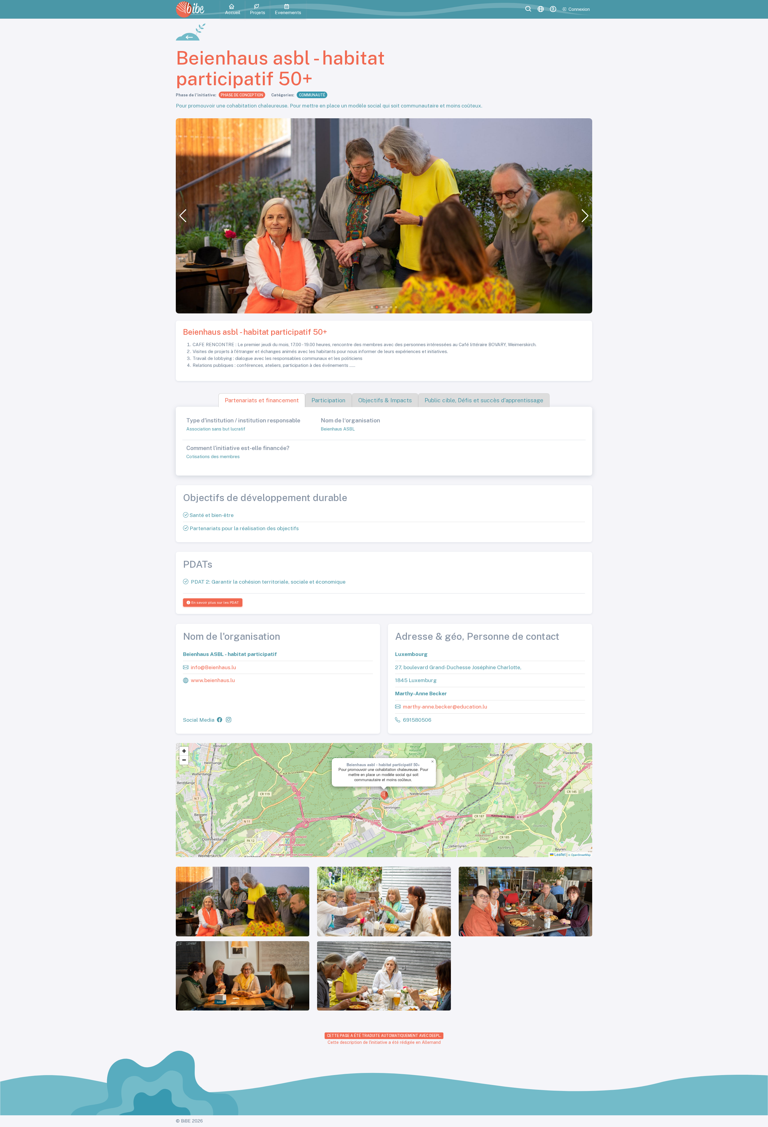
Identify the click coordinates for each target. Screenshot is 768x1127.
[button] (183, 215)
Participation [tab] (328, 400)
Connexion (579, 9)
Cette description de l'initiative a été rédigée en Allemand (384, 1042)
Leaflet (560, 854)
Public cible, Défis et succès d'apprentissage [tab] (483, 400)
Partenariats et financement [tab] (262, 400)
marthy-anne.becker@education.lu (445, 706)
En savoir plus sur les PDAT (215, 602)
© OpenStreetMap (579, 855)
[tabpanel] (384, 441)
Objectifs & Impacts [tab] (385, 400)
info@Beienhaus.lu (213, 667)
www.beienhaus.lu (213, 680)
